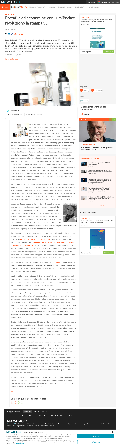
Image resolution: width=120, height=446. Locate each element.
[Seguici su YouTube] (46, 411)
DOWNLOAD (108, 51)
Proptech (90, 7)
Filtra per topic (87, 119)
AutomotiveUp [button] (41, 7)
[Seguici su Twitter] (39, 411)
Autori (14, 416)
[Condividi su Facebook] (12, 34)
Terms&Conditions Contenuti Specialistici (55, 416)
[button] (5, 7)
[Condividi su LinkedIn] (9, 34)
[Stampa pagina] (15, 34)
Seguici (26, 411)
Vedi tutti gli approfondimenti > (107, 205)
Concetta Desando (11, 59)
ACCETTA (96, 436)
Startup (96, 7)
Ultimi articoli (32, 7)
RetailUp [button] (69, 7)
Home (7, 29)
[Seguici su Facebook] (43, 411)
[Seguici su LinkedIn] (35, 411)
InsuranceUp (61, 7)
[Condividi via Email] (21, 34)
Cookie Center (73, 416)
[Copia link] (18, 34)
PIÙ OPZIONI (96, 442)
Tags (19, 416)
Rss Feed (24, 416)
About (9, 416)
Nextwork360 (11, 424)
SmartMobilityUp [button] (79, 7)
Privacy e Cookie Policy (35, 416)
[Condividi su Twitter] (5, 34)
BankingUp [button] (52, 7)
